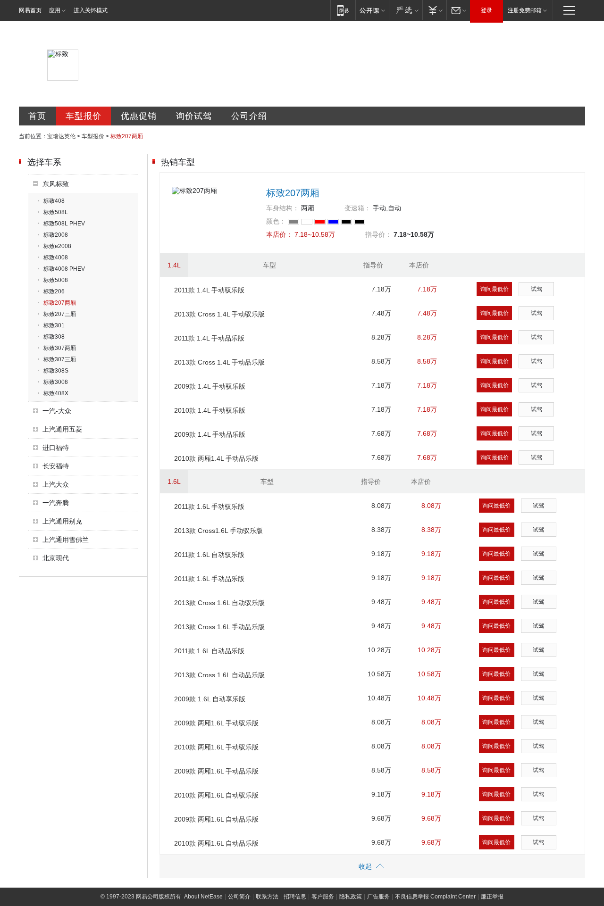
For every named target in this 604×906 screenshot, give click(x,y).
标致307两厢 (59, 348)
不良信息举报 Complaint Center (435, 896)
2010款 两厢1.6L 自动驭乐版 (216, 795)
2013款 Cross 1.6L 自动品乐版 (219, 675)
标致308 (54, 336)
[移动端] (342, 10)
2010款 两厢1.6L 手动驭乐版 (216, 747)
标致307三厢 (59, 359)
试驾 (536, 289)
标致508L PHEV (64, 223)
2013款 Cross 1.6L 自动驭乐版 (219, 603)
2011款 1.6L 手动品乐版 (209, 578)
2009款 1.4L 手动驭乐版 (209, 386)
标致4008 (55, 257)
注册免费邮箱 (525, 10)
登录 (486, 10)
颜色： (276, 221)
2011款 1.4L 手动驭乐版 (209, 290)
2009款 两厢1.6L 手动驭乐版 (216, 723)
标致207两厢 (59, 302)
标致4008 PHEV (64, 269)
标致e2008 (57, 246)
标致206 (54, 291)
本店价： (279, 234)
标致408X (55, 393)
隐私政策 (350, 896)
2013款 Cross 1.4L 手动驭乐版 (219, 314)
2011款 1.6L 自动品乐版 (209, 651)
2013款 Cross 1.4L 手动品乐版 (219, 362)
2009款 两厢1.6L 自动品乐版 (216, 819)
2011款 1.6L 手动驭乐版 (209, 506)
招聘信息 (295, 896)
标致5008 (55, 280)
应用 (54, 10)
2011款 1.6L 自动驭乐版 (209, 554)
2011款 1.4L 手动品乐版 (209, 338)
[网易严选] (405, 10)
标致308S (55, 370)
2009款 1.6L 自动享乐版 (209, 699)
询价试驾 (194, 116)
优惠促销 (139, 116)
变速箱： (357, 208)
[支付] (434, 10)
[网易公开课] (372, 10)
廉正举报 (492, 896)
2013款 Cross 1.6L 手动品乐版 (219, 627)
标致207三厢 (59, 314)
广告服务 (378, 896)
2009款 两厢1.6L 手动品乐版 (216, 771)
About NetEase (203, 896)
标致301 (54, 325)
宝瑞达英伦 (61, 136)
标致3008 (55, 382)
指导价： (378, 234)
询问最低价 (494, 289)
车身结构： (282, 208)
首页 (37, 116)
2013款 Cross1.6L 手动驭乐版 (218, 530)
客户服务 (322, 896)
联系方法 (267, 896)
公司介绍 (249, 116)
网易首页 (30, 10)
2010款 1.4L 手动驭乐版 (209, 410)
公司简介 (239, 896)
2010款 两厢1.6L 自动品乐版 (216, 843)
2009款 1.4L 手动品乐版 (209, 434)
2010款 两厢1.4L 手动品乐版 (216, 458)
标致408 (54, 201)
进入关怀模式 (91, 10)
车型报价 (83, 116)
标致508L (55, 212)
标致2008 (55, 235)
